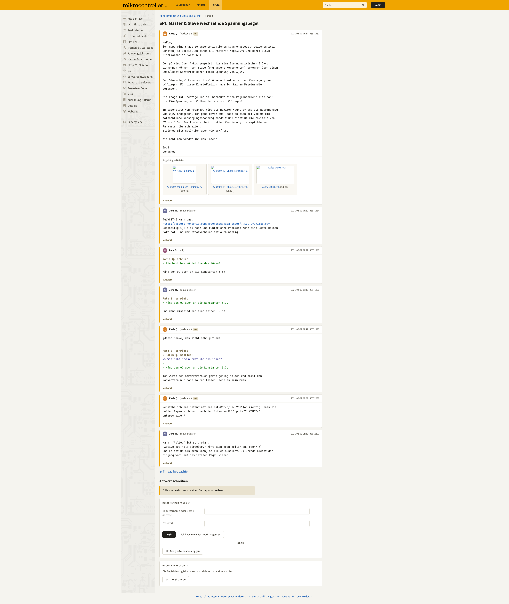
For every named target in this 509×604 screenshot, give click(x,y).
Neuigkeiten (182, 5)
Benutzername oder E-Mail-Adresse (178, 513)
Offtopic (132, 106)
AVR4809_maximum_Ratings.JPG (184, 187)
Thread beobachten (175, 471)
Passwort (167, 523)
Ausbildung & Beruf (139, 100)
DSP (130, 71)
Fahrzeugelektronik (139, 54)
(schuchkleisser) (187, 210)
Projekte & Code (137, 88)
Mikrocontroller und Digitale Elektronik (180, 16)
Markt (131, 94)
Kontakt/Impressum (207, 596)
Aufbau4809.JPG (271, 187)
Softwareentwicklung (140, 77)
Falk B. (173, 250)
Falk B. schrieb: (175, 298)
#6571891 (314, 290)
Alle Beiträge (135, 19)
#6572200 (314, 434)
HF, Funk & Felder (138, 36)
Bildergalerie (135, 122)
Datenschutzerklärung (233, 596)
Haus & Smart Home (140, 59)
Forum (215, 5)
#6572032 (314, 398)
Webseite (133, 112)
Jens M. (173, 210)
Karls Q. (173, 33)
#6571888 (314, 250)
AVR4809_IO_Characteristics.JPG (230, 187)
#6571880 (314, 33)
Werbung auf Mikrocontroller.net (295, 596)
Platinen (133, 42)
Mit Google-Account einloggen (183, 551)
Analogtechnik (136, 30)
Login (378, 5)
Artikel (201, 5)
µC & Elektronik (137, 25)
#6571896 (314, 329)
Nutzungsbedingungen (261, 596)
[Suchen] (363, 5)
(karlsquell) (186, 33)
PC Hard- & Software (139, 83)
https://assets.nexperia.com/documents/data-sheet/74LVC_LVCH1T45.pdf (216, 223)
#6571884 (314, 210)
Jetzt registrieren (176, 579)
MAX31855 (193, 55)
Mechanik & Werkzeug (140, 48)
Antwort (167, 200)
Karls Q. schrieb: (176, 259)
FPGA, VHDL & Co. (138, 65)
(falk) (181, 250)
